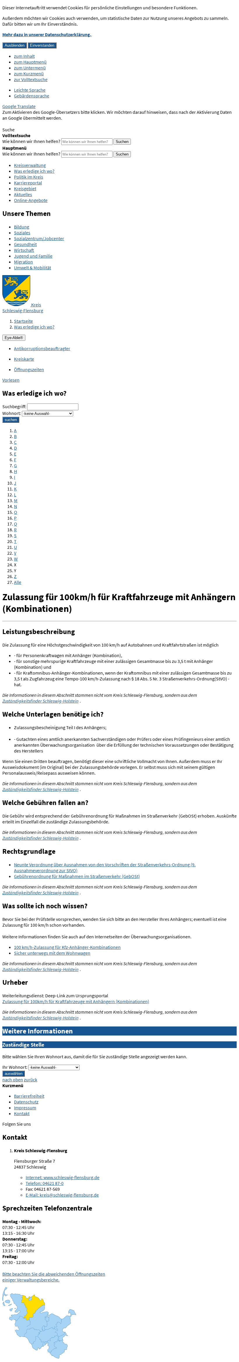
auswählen (13, 1073)
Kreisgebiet (25, 188)
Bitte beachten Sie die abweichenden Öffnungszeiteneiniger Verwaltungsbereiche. (53, 1277)
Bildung (21, 227)
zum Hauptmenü (30, 62)
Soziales (22, 232)
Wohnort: (11, 413)
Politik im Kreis (28, 177)
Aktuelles (23, 194)
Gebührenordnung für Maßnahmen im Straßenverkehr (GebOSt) (77, 876)
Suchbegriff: (14, 406)
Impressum (25, 1107)
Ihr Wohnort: (14, 1067)
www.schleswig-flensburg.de (62, 1177)
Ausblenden (14, 45)
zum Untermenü (30, 68)
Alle (17, 582)
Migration (23, 262)
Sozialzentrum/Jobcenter (39, 238)
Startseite (23, 321)
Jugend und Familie (33, 256)
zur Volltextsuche (31, 79)
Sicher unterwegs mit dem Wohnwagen (52, 953)
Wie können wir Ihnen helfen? (31, 141)
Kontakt (21, 1113)
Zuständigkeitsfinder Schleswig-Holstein (40, 701)
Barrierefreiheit (29, 1096)
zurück (30, 1079)
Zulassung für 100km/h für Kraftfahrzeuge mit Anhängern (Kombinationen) (75, 1001)
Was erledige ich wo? (34, 171)
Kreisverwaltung (30, 165)
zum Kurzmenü (29, 73)
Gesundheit (25, 244)
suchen (11, 420)
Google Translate (19, 106)
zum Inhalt (24, 56)
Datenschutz (26, 1102)
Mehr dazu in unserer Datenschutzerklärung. (47, 34)
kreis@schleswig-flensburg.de (62, 1195)
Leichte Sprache (29, 90)
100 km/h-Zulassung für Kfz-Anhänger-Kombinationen (67, 947)
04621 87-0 (45, 1183)
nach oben (12, 1079)
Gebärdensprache (31, 96)
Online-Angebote (31, 200)
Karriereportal (28, 183)
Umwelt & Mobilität (32, 267)
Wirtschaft (24, 250)
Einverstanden (42, 45)
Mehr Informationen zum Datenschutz (39, 124)
